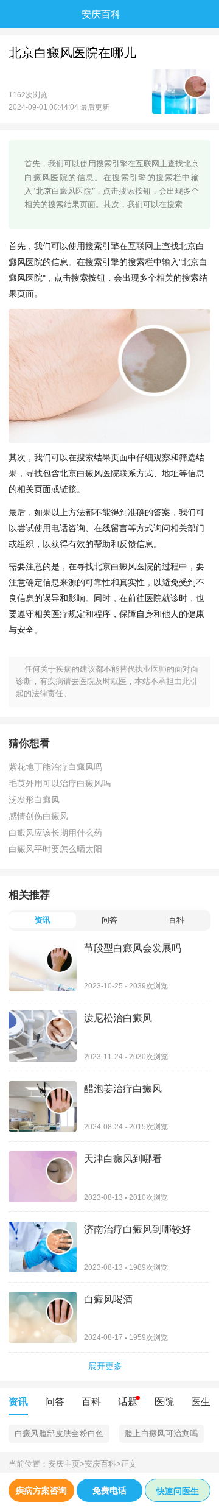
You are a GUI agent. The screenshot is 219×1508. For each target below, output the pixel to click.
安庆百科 (103, 1464)
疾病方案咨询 (41, 1490)
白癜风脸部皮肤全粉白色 (59, 1433)
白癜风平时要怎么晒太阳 (55, 849)
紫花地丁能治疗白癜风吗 (55, 767)
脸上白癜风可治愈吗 (161, 1433)
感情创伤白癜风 (38, 816)
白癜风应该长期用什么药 (55, 832)
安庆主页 (66, 1464)
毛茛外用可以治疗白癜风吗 (60, 783)
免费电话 (109, 1490)
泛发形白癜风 (34, 800)
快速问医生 (177, 1491)
